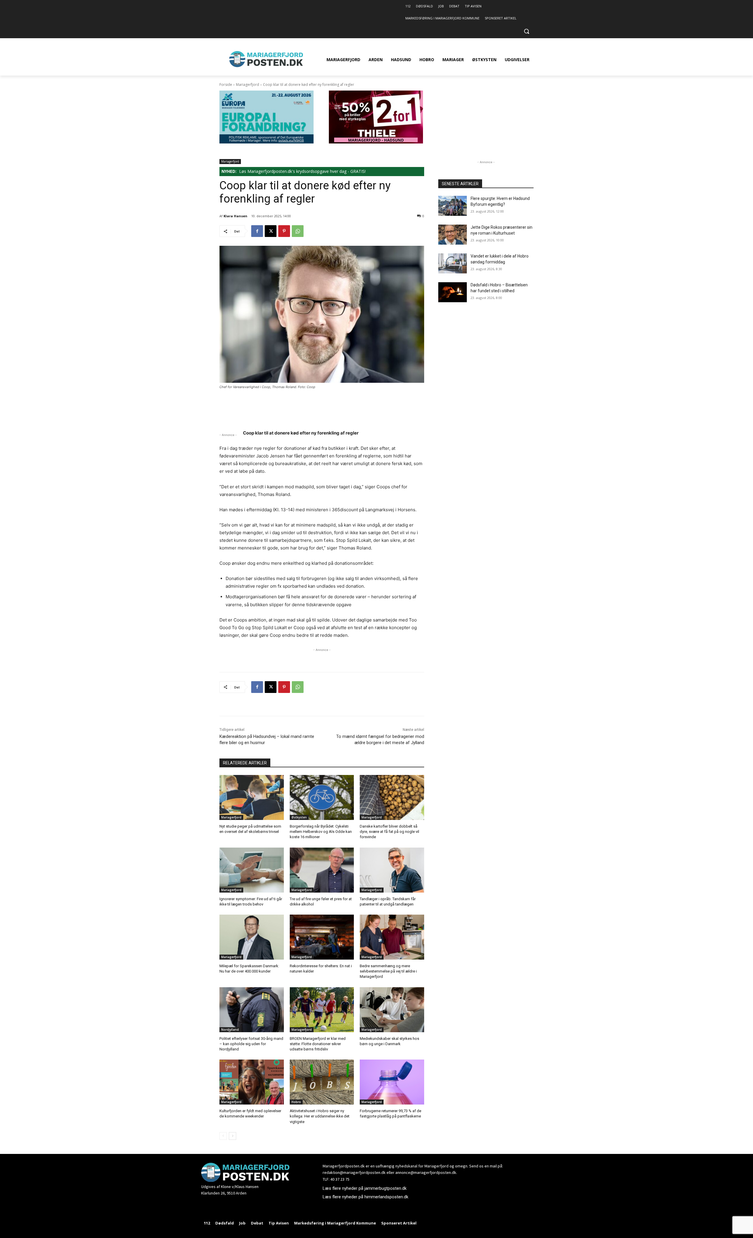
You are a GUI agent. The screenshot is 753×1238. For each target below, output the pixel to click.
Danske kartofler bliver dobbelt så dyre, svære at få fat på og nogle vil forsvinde (389, 831)
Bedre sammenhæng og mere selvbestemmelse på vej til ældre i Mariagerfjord (388, 971)
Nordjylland (230, 1030)
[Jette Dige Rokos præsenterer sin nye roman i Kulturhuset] (452, 235)
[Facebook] (257, 231)
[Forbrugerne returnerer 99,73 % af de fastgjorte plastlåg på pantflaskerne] (392, 1082)
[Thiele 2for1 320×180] (376, 141)
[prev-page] (223, 1136)
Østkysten (299, 817)
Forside (225, 84)
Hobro (296, 1102)
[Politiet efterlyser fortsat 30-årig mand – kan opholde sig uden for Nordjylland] (251, 1009)
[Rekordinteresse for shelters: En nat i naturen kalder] (322, 937)
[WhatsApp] (298, 231)
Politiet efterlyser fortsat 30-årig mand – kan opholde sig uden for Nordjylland (251, 1043)
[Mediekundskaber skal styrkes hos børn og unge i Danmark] (392, 1009)
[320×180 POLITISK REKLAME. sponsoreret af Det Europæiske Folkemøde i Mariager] (266, 141)
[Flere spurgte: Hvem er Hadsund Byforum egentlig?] (452, 206)
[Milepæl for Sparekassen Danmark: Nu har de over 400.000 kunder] (251, 937)
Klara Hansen (235, 216)
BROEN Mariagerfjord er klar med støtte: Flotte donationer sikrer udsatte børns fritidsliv (318, 1043)
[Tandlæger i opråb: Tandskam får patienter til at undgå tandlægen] (392, 870)
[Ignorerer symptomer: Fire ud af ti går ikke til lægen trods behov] (251, 870)
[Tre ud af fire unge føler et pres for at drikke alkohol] (322, 870)
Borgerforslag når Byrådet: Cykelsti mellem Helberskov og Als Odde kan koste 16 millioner (321, 831)
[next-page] (232, 1136)
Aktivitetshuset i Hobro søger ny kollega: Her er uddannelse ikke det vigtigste (319, 1116)
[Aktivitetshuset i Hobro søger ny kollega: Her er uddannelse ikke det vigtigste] (322, 1082)
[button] (526, 31)
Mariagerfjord (247, 84)
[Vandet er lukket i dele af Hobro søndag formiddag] (452, 263)
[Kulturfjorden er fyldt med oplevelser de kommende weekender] (251, 1082)
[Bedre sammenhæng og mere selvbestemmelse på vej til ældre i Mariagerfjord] (392, 937)
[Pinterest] (284, 231)
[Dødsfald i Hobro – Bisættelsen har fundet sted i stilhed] (452, 292)
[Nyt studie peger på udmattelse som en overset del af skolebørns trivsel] (251, 797)
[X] (270, 231)
